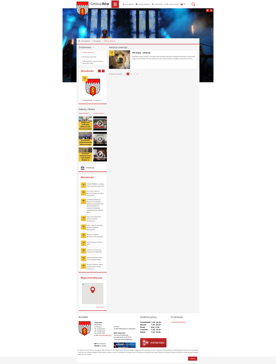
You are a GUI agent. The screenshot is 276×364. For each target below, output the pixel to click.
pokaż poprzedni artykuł (99, 71)
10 (128, 74)
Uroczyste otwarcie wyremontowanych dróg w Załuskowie (95, 193)
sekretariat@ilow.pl (105, 335)
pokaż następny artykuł (103, 71)
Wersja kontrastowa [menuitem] (144, 4)
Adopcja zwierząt (88, 52)
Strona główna (85, 41)
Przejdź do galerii (84, 113)
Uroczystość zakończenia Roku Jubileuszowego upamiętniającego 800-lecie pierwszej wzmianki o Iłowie (85, 139)
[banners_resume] (211, 10)
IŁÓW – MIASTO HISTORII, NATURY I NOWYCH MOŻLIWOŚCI (95, 227)
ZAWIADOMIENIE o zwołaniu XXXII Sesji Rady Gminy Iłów (92, 100)
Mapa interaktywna (91, 277)
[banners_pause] (207, 10)
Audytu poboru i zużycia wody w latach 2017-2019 (92, 62)
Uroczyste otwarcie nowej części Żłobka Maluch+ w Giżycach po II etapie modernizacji (85, 160)
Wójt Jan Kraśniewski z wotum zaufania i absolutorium (94, 219)
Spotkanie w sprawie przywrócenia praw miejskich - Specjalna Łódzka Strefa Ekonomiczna (100, 139)
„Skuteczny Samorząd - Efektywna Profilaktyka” (94, 251)
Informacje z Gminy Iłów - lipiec (100, 123)
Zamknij (192, 359)
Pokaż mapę (99, 307)
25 (138, 74)
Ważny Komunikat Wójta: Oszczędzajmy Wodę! (94, 259)
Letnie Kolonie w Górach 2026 (94, 243)
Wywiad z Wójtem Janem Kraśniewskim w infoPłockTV (100, 154)
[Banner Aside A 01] (93, 168)
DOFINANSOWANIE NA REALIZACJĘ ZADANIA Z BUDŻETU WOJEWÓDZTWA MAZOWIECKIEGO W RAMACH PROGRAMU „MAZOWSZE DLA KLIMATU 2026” (95, 206)
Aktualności (87, 71)
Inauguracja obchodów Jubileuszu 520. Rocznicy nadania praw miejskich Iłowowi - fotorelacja (85, 129)
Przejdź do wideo (98, 113)
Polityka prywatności (179, 322)
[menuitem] (182, 4)
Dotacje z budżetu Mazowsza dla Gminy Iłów (95, 236)
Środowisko (97, 41)
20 (134, 74)
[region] (92, 293)
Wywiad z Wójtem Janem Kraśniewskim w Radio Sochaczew (95, 267)
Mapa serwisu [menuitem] (159, 4)
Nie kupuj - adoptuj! (141, 52)
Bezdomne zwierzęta (89, 57)
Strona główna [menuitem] (129, 4)
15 (131, 74)
